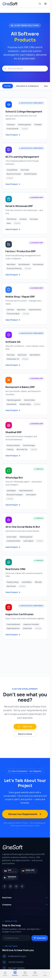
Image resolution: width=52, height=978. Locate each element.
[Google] (22, 886)
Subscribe (41, 938)
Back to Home (25, 733)
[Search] (39, 3)
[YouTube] (16, 886)
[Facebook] (4, 886)
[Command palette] (45, 3)
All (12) (7, 86)
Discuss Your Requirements (22, 814)
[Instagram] (10, 886)
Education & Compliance (27, 86)
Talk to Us (27, 726)
